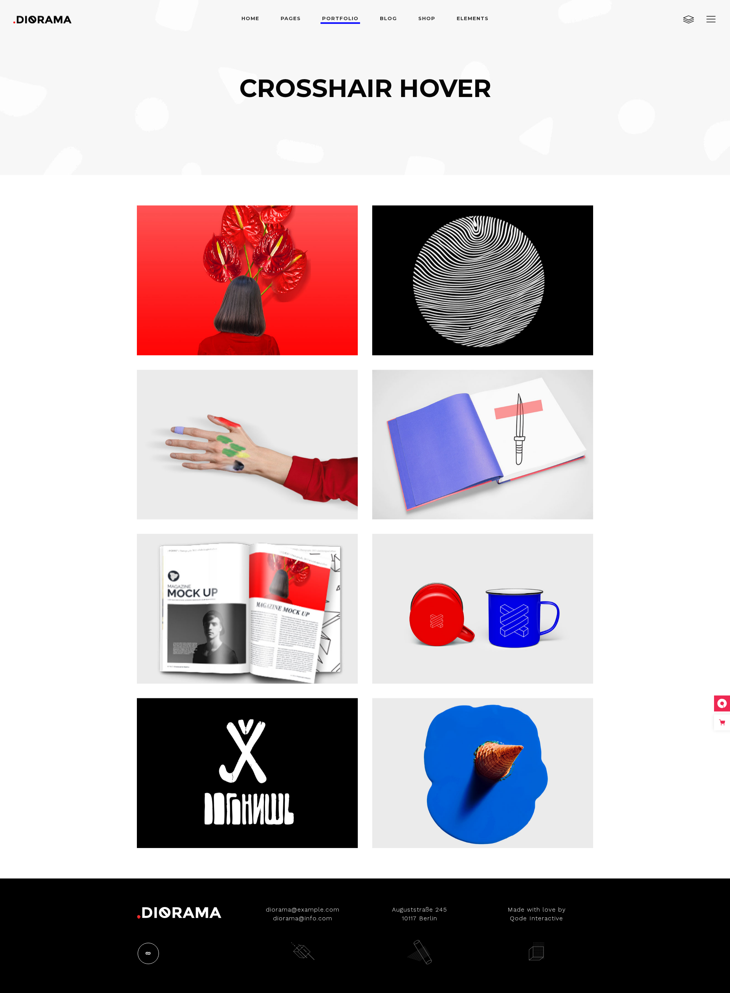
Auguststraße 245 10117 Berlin (419, 914)
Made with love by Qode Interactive (537, 914)
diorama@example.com (303, 909)
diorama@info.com (302, 918)
